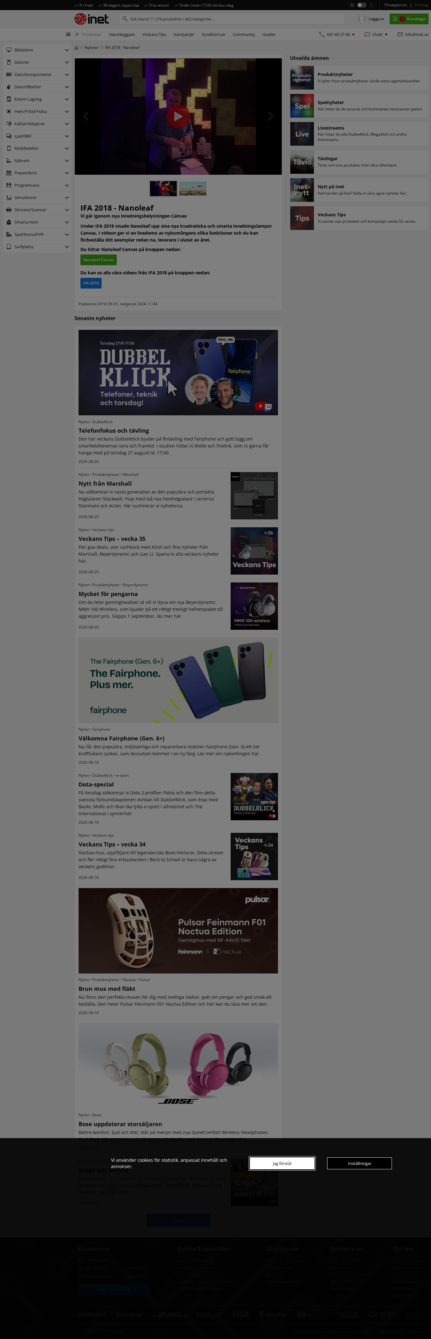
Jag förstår (282, 1163)
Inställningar (359, 1163)
